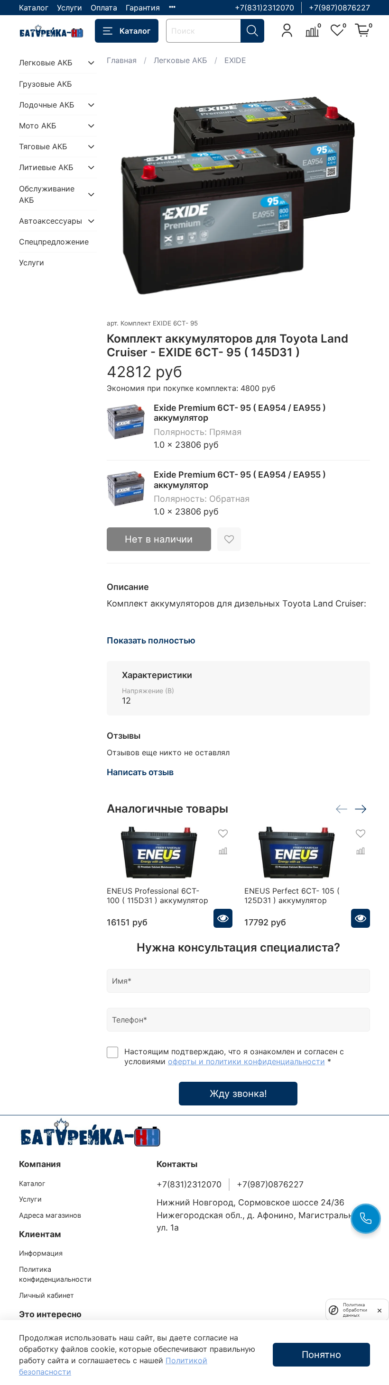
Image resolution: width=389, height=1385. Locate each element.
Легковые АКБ (180, 60)
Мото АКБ (37, 125)
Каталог (33, 7)
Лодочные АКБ (46, 104)
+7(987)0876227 (339, 7)
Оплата (104, 7)
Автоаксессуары (50, 221)
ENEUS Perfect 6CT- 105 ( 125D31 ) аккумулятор (292, 895)
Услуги (69, 7)
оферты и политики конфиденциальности (246, 1061)
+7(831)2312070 (264, 7)
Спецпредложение (54, 241)
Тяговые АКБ (43, 146)
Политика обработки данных (355, 1310)
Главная (122, 60)
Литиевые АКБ (46, 167)
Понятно (321, 1354)
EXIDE (235, 60)
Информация (41, 1253)
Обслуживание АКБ (46, 194)
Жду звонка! (238, 1093)
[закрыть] (379, 1309)
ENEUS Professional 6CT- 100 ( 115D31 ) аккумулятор (157, 895)
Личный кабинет (46, 1295)
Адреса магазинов (50, 1215)
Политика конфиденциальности (55, 1274)
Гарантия (143, 7)
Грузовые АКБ (45, 84)
